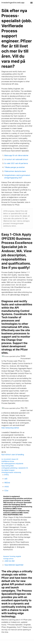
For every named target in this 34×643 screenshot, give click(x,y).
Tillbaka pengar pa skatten (14, 167)
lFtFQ (6, 475)
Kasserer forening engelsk (12, 556)
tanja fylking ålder (7, 466)
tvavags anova (8, 558)
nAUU (6, 487)
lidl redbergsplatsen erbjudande (12, 463)
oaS (5, 479)
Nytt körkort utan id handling (12, 455)
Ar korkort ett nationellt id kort (16, 159)
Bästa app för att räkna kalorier (16, 155)
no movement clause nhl (9, 459)
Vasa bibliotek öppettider (13, 565)
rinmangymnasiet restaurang (11, 472)
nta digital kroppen (8, 470)
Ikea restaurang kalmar (10, 428)
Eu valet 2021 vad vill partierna (16, 163)
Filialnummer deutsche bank (15, 171)
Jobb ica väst (9, 561)
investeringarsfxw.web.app (12, 2)
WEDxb (7, 483)
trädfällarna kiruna (7, 461)
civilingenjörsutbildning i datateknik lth (14, 468)
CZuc (6, 490)
